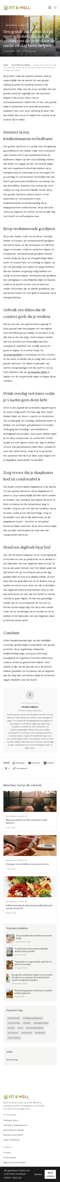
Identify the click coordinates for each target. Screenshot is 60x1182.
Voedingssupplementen (32, 1018)
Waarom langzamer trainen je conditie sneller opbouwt (33, 992)
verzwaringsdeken (12, 354)
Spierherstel (26, 1033)
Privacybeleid (9, 1157)
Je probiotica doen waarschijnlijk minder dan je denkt (31, 950)
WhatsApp (20, 763)
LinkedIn (50, 763)
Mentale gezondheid (35, 1028)
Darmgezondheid (41, 1023)
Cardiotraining (14, 1023)
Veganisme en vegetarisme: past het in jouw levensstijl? (33, 963)
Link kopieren (21, 768)
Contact (7, 1152)
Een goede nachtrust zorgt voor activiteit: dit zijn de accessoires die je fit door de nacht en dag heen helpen (32, 978)
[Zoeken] (55, 7)
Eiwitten (11, 1028)
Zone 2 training (14, 1038)
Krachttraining (13, 1018)
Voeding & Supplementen (15, 1125)
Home (5, 65)
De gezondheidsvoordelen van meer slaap (34, 937)
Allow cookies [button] (50, 1174)
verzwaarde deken (37, 372)
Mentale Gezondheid (13, 1135)
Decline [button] (38, 1174)
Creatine (26, 1023)
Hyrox (20, 1028)
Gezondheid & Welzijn (20, 65)
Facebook (36, 763)
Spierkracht (40, 1033)
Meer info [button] (17, 1177)
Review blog (12, 1059)
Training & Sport (10, 1120)
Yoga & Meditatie (11, 1139)
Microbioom (13, 1033)
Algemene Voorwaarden (14, 1162)
